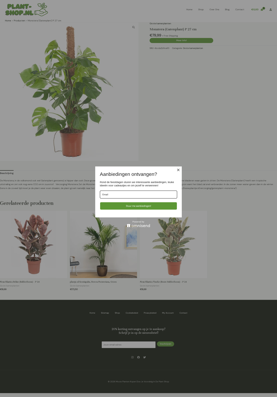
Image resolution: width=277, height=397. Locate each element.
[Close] (178, 169)
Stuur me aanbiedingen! (138, 205)
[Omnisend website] (138, 224)
